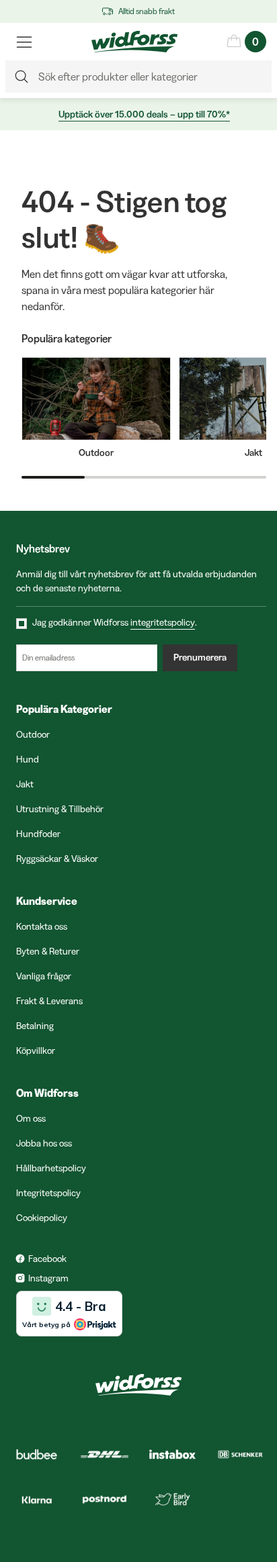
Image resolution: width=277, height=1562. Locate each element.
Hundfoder (38, 834)
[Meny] (24, 41)
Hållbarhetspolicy (51, 1168)
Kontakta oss (41, 926)
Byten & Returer (47, 951)
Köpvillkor (35, 1050)
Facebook (47, 1259)
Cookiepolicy (41, 1218)
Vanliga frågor (43, 976)
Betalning (35, 1026)
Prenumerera (200, 657)
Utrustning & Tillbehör (60, 809)
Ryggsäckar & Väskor (57, 858)
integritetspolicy (162, 622)
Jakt (25, 784)
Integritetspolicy (48, 1193)
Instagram (48, 1278)
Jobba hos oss (44, 1143)
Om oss (31, 1118)
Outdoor (33, 734)
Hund (27, 759)
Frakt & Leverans (49, 1001)
